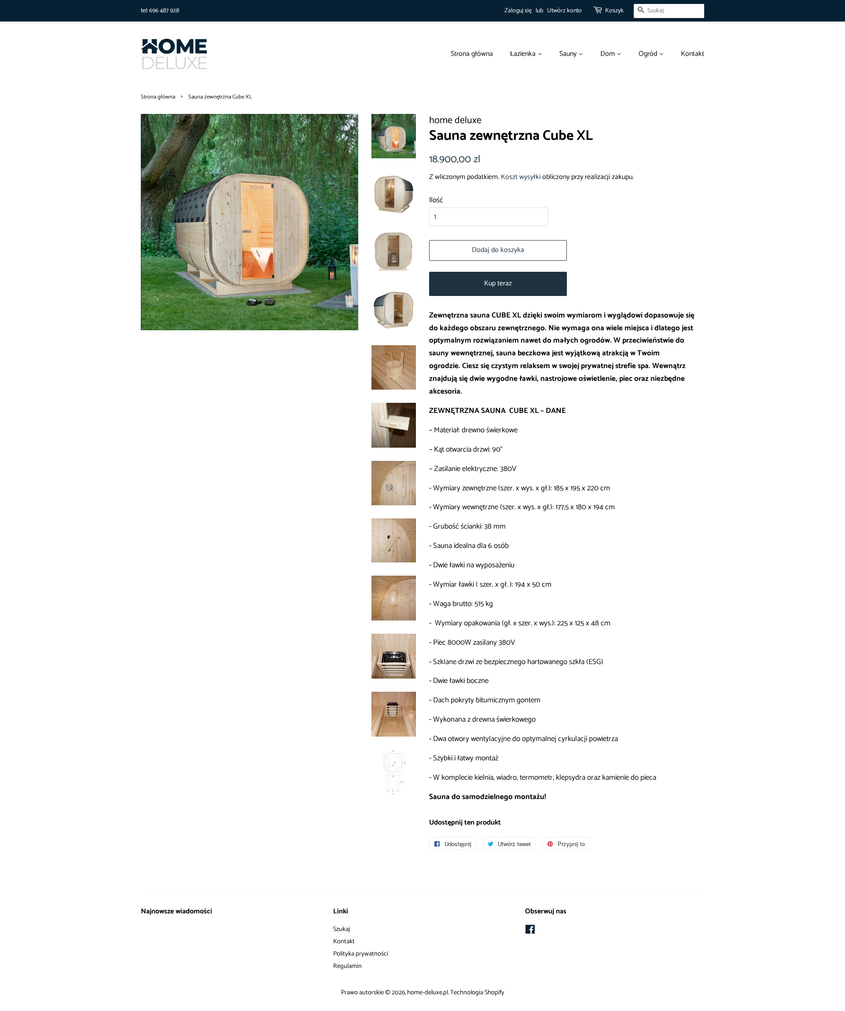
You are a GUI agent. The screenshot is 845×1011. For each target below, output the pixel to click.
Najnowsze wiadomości (176, 911)
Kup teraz (498, 283)
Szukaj (341, 929)
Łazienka (523, 54)
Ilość (436, 200)
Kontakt (692, 54)
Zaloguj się (518, 11)
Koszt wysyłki (520, 177)
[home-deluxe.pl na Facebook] (530, 931)
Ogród (649, 54)
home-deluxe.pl (427, 992)
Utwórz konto (564, 11)
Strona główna (472, 54)
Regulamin (347, 966)
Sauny (568, 54)
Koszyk (614, 11)
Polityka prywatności (360, 954)
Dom (608, 54)
